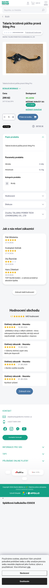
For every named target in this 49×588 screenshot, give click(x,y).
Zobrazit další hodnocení (24, 292)
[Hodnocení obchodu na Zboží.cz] (19, 472)
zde (28, 567)
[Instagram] (11, 428)
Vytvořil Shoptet (15, 493)
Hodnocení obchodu (24, 310)
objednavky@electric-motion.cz (20, 417)
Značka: (19, 37)
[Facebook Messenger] (17, 428)
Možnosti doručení (34, 110)
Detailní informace (10, 88)
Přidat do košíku (25, 117)
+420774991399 (14, 422)
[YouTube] (24, 428)
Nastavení (24, 573)
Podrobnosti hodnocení (33, 32)
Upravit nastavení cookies (24, 489)
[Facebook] (5, 428)
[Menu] (46, 3)
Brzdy (13, 183)
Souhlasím (24, 581)
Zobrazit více (24, 391)
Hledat (43, 10)
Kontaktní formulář (15, 437)
